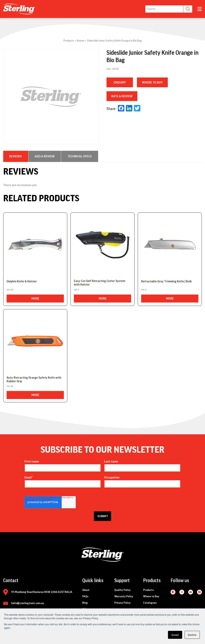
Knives (80, 40)
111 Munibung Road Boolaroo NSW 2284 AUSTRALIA (41, 592)
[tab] (15, 156)
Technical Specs (79, 156)
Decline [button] (192, 634)
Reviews (15, 156)
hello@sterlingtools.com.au (27, 603)
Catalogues (150, 602)
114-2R (10, 386)
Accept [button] (175, 634)
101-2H (10, 290)
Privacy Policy (122, 602)
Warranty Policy (123, 596)
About (85, 590)
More (35, 298)
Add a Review (45, 156)
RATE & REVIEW (122, 96)
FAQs (85, 596)
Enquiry (120, 82)
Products (68, 40)
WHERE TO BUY (152, 82)
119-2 (143, 290)
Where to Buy (151, 596)
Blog (85, 602)
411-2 (76, 290)
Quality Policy (122, 590)
